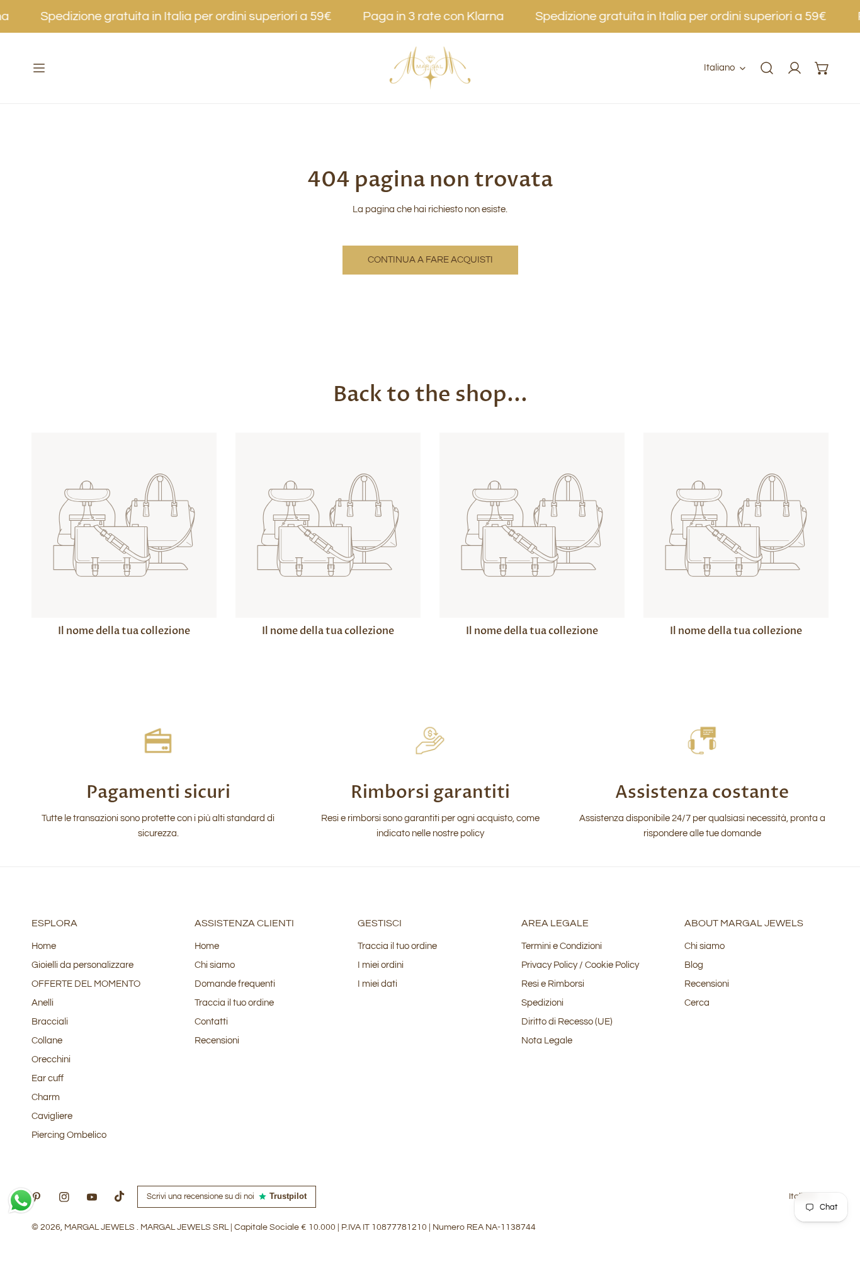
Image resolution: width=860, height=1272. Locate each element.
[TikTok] (119, 1196)
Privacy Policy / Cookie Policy (580, 965)
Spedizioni (542, 1003)
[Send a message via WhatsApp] (21, 1200)
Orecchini (51, 1059)
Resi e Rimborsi (552, 984)
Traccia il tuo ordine (234, 1003)
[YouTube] (92, 1197)
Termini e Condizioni (561, 946)
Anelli (42, 1003)
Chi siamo (215, 965)
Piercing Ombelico (68, 1135)
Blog (693, 965)
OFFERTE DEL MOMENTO (85, 984)
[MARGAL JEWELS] (430, 68)
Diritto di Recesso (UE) (567, 1021)
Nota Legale (546, 1040)
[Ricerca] (767, 68)
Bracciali (49, 1021)
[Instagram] (64, 1197)
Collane (46, 1040)
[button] (822, 68)
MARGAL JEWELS (100, 1227)
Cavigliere (51, 1116)
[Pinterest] (36, 1197)
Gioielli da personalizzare (82, 965)
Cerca (697, 1003)
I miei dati (377, 984)
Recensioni (217, 1040)
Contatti (211, 1021)
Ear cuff (47, 1078)
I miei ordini (381, 965)
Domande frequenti (235, 984)
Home (43, 946)
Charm (45, 1097)
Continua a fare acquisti (430, 259)
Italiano (719, 67)
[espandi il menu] (39, 68)
